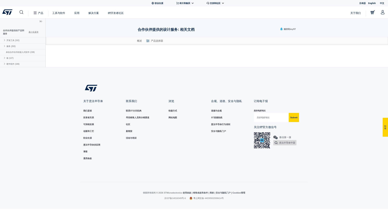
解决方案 (94, 13)
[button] (21, 12)
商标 (212, 193)
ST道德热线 (216, 117)
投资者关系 (88, 117)
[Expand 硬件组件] (5, 64)
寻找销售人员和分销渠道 (137, 117)
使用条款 (187, 193)
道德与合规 (216, 110)
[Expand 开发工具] (5, 40)
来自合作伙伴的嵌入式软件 (20, 52)
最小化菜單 (33, 32)
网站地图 (173, 117)
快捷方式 (173, 110)
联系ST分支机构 (133, 110)
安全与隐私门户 (218, 131)
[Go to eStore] (373, 12)
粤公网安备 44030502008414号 (208, 198)
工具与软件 (58, 13)
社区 (128, 124)
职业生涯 (87, 138)
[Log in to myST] (382, 12)
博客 (85, 151)
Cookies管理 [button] (238, 193)
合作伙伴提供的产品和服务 (13, 32)
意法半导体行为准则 (220, 124)
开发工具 (13, 40)
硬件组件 (13, 64)
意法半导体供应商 (91, 145)
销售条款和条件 (200, 193)
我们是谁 (87, 110)
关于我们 (355, 13)
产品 (40, 13)
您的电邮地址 (260, 110)
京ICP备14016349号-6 (175, 198)
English (372, 3)
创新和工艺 (88, 131)
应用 (76, 13)
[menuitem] (22, 40)
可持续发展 (88, 124)
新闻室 (129, 131)
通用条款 (87, 158)
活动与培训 (131, 138)
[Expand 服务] (5, 46)
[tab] (139, 41)
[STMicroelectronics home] (8, 12)
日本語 (362, 3)
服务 (11, 46)
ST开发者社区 (116, 13)
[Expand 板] (5, 58)
